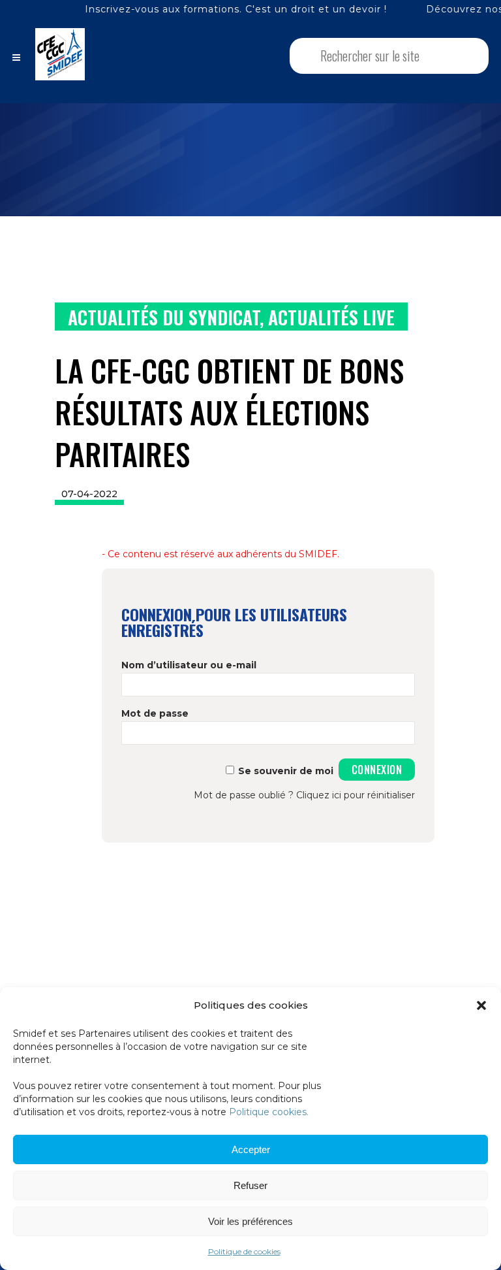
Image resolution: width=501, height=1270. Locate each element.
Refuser (250, 1185)
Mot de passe (155, 713)
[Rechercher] (461, 56)
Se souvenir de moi (285, 771)
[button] (481, 1005)
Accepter (251, 1149)
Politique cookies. (269, 1112)
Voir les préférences (250, 1221)
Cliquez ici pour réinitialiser (355, 795)
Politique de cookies (244, 1251)
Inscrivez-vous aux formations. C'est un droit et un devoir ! (203, 9)
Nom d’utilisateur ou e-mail (188, 665)
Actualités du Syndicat (164, 317)
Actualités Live (331, 317)
